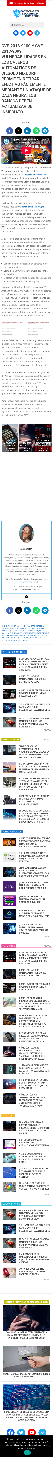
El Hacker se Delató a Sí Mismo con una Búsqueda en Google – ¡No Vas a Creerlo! (34, 1186)
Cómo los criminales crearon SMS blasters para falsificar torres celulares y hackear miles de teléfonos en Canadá (34, 1003)
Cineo (41, 631)
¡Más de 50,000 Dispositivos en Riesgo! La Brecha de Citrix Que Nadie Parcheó (33, 885)
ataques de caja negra (33, 206)
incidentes (31, 635)
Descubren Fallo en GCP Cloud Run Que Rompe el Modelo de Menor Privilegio (34, 913)
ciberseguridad (31, 631)
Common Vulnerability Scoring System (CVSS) (21, 633)
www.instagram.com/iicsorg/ (26, 582)
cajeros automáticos (35, 174)
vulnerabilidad (20, 640)
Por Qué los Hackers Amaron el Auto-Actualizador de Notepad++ (34, 1143)
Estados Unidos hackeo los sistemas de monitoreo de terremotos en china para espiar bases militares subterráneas (34, 784)
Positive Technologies (12, 638)
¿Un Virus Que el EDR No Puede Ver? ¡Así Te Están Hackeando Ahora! (32, 1272)
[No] (49, 1446)
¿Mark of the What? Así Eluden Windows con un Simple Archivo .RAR (32, 899)
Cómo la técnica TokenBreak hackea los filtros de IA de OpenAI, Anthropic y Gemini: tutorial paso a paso (32, 1100)
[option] (10, 438)
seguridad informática (33, 638)
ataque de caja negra (19, 628)
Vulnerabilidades (34, 626)
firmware (14, 635)
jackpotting (42, 635)
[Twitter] (26, 596)
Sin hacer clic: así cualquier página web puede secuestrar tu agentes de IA (34, 707)
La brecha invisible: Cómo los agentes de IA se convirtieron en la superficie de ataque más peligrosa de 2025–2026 (33, 1021)
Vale (27, 1452)
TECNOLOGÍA (7, 640)
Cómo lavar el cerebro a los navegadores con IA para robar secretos (34, 693)
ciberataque (7, 631)
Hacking (22, 635)
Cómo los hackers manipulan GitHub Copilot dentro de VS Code (33, 679)
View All (47, 730)
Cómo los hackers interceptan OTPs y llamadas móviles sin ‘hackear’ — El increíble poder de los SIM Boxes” (32, 1053)
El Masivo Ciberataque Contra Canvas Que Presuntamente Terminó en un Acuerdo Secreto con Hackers (34, 1128)
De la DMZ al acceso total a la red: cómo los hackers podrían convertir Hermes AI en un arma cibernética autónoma (34, 664)
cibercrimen (19, 631)
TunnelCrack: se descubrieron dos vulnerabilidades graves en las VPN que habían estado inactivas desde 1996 (34, 752)
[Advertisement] (26, 486)
